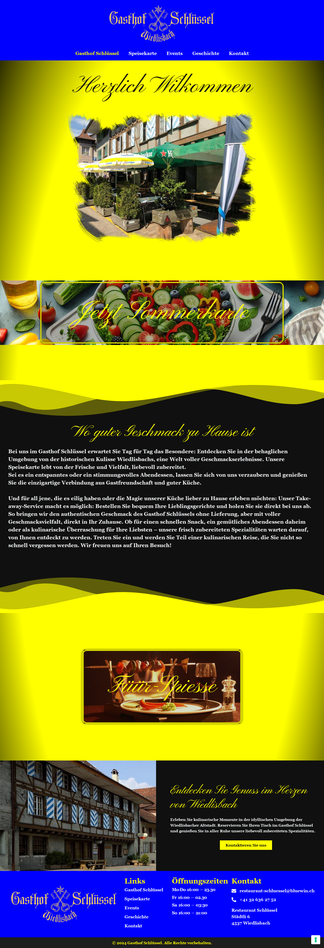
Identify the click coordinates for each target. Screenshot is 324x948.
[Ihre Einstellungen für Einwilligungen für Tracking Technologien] (315, 939)
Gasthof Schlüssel (97, 53)
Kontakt (239, 53)
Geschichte (205, 53)
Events (175, 53)
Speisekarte (143, 53)
